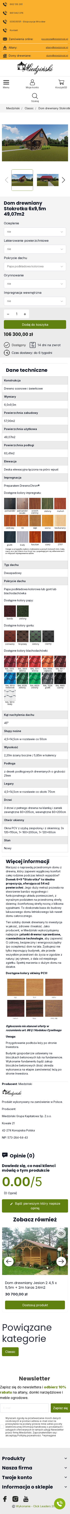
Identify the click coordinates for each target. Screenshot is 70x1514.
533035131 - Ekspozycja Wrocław (27, 21)
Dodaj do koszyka (35, 325)
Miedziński (13, 108)
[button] (35, 98)
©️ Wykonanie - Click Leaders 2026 (35, 1506)
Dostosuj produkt (35, 1305)
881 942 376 (16, 13)
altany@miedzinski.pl (57, 47)
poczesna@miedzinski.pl (54, 39)
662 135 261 (16, 4)
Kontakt (14, 30)
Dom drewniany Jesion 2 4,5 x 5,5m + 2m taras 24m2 (31, 1285)
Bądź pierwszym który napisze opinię (35, 1206)
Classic (29, 108)
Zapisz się (60, 1408)
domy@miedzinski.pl (57, 55)
